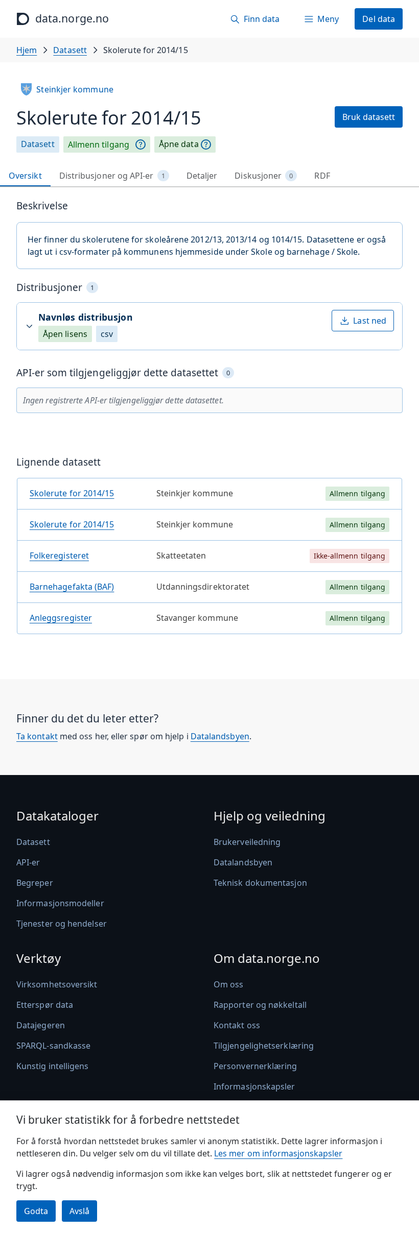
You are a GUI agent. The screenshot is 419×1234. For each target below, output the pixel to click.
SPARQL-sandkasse (53, 1045)
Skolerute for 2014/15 (72, 493)
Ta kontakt (37, 736)
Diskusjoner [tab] (264, 175)
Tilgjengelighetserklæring (264, 1045)
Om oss (228, 984)
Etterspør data (44, 1004)
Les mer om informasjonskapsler (278, 1153)
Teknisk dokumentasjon (260, 882)
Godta (36, 1211)
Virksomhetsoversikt (57, 984)
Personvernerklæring (255, 1066)
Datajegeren (40, 1025)
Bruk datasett (368, 117)
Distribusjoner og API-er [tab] (112, 175)
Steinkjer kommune (74, 89)
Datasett (70, 50)
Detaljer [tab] (202, 175)
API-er (28, 862)
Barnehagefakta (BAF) (72, 586)
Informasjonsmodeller (60, 903)
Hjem (26, 50)
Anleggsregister (61, 617)
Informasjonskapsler (254, 1086)
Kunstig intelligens (52, 1066)
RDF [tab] (322, 175)
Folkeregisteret (59, 555)
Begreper (34, 882)
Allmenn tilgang (98, 144)
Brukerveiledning (247, 842)
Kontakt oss (237, 1025)
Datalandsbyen (220, 736)
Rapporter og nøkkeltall (260, 1004)
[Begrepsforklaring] (140, 144)
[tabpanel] (209, 421)
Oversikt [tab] (25, 175)
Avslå (79, 1211)
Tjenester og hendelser (61, 923)
